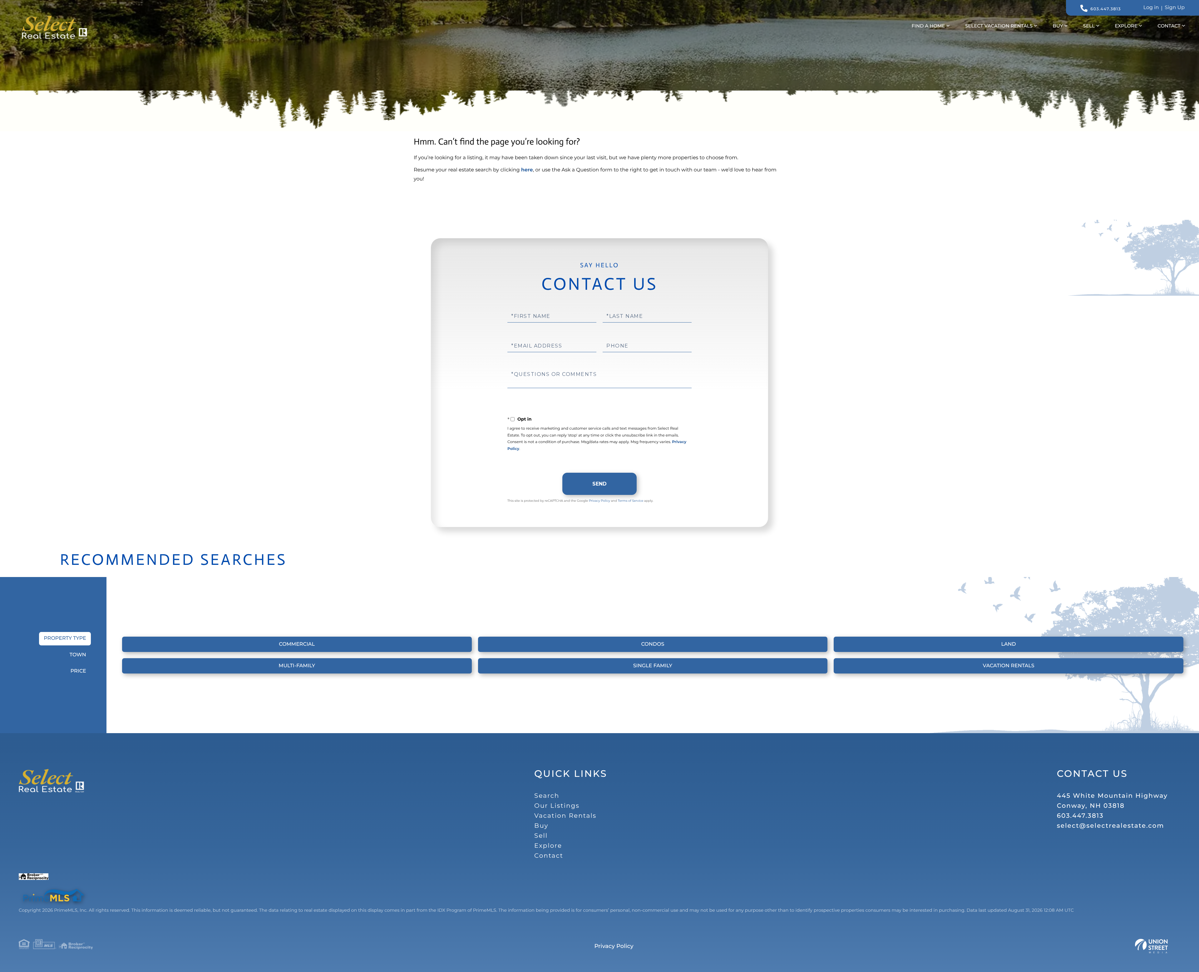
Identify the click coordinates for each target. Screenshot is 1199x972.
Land (1008, 644)
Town (78, 655)
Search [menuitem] (546, 796)
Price (78, 671)
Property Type (65, 638)
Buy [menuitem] (1058, 26)
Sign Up (1175, 8)
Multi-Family (297, 666)
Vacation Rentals (1008, 666)
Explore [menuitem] (1126, 26)
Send (599, 484)
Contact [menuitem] (1168, 26)
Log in (1151, 8)
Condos (652, 644)
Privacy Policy (599, 501)
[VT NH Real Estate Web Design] (1151, 946)
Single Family (652, 666)
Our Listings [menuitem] (557, 806)
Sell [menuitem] (1089, 26)
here (527, 170)
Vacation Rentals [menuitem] (565, 816)
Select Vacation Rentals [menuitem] (999, 26)
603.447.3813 (1105, 9)
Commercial (297, 644)
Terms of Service (631, 501)
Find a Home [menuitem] (928, 26)
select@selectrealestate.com (1110, 826)
